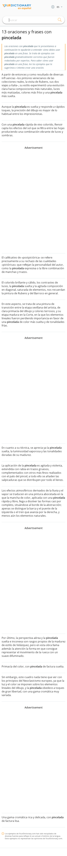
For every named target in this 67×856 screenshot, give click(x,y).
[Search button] (60, 20)
